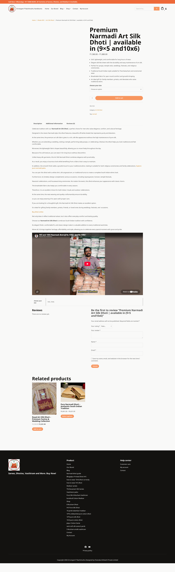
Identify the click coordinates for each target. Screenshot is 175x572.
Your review (95, 330)
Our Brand (54, 9)
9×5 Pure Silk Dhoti (73, 508)
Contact (75, 9)
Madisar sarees (72, 486)
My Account (84, 9)
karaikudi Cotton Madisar (75, 498)
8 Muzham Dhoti (72, 504)
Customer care (125, 464)
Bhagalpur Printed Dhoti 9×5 (76, 477)
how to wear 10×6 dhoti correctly (78, 480)
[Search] (157, 8)
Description (38, 123)
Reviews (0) (71, 123)
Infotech (104, 560)
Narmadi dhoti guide (74, 473)
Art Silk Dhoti (50, 20)
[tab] (38, 123)
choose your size (96, 85)
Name (93, 342)
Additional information (54, 123)
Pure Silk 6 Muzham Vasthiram (77, 495)
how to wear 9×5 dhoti (74, 483)
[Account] (166, 8)
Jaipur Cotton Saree (73, 523)
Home (47, 9)
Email (93, 350)
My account (124, 467)
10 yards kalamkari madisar (76, 511)
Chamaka (98, 560)
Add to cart (119, 98)
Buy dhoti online (38, 212)
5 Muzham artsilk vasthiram (76, 529)
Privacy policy (87, 551)
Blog (68, 470)
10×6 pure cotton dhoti (74, 520)
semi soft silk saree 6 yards (76, 526)
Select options (67, 416)
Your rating (95, 326)
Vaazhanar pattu (72, 492)
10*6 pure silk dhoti (73, 517)
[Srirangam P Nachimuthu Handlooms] (14, 465)
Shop (68, 501)
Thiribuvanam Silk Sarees (75, 489)
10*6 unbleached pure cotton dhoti (79, 514)
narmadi (94, 114)
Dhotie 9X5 (41, 20)
